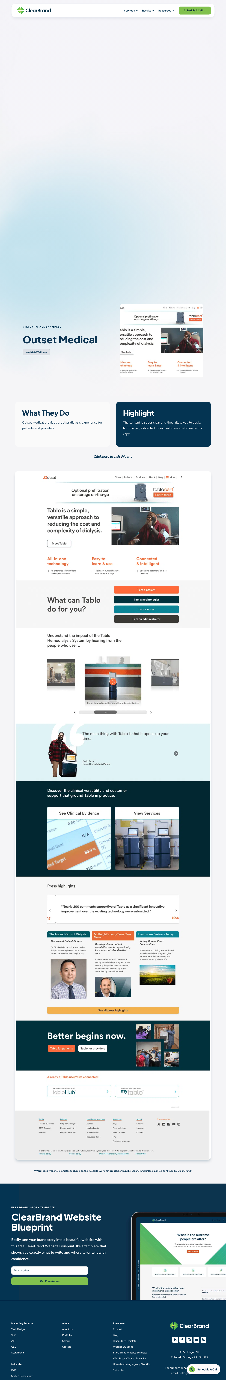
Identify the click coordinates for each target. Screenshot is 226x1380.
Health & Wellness (36, 352)
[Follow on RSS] (203, 1340)
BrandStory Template (124, 1341)
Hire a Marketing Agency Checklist (132, 1364)
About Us (67, 1329)
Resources (164, 10)
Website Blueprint (123, 1346)
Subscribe (118, 1370)
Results (146, 10)
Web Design (18, 1329)
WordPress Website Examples (129, 1358)
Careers (66, 1341)
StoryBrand (17, 1352)
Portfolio (67, 1335)
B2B (13, 1370)
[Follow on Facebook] (182, 1340)
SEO (13, 1335)
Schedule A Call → (195, 10)
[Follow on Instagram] (189, 1340)
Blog (115, 1335)
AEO (13, 1341)
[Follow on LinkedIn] (175, 1340)
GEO (13, 1346)
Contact (66, 1346)
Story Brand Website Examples (130, 1352)
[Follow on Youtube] (196, 1340)
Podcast (117, 1329)
